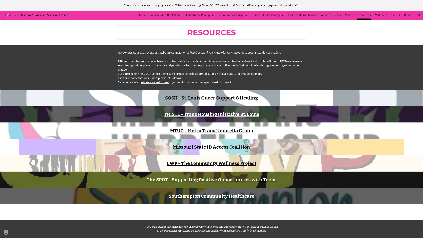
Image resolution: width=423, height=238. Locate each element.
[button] (419, 15)
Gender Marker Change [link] (266, 15)
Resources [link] (364, 15)
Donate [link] (408, 15)
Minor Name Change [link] (231, 15)
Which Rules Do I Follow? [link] (166, 15)
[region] (211, 5)
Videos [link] (349, 15)
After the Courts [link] (331, 15)
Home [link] (143, 15)
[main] (211, 32)
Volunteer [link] (381, 15)
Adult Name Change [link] (198, 15)
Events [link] (396, 15)
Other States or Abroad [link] (302, 15)
